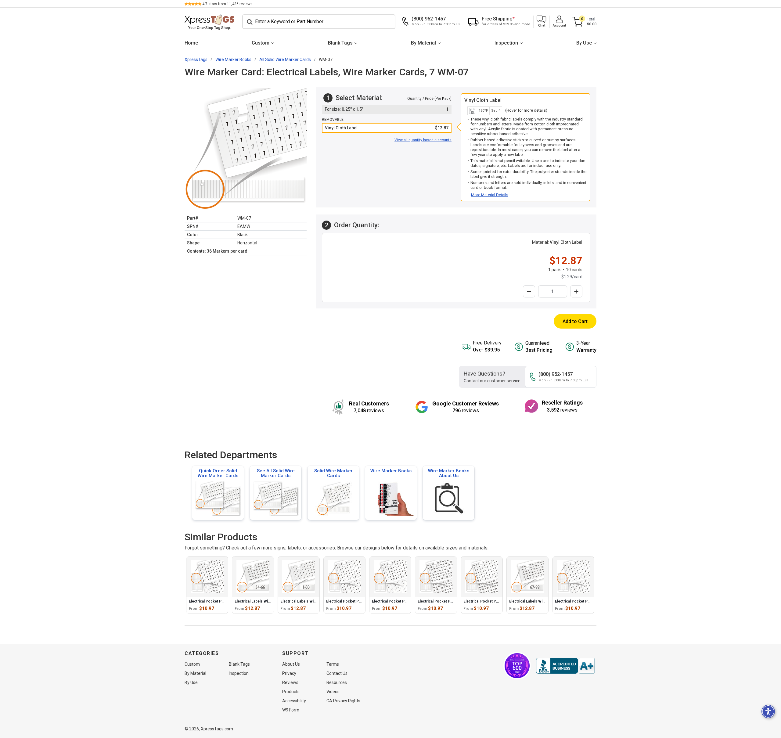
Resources (336, 682)
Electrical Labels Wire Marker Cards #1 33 (316, 601)
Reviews (290, 682)
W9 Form (290, 709)
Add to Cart (575, 321)
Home (191, 43)
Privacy (289, 673)
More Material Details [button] (489, 195)
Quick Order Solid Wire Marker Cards (218, 473)
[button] (541, 22)
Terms (332, 664)
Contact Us (336, 673)
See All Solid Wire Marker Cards (276, 473)
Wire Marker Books (391, 470)
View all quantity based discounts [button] (423, 140)
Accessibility (294, 700)
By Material (423, 43)
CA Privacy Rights (343, 700)
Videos (333, 691)
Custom (260, 43)
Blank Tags (340, 43)
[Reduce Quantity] (529, 291)
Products (291, 691)
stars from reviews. (228, 4)
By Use (584, 43)
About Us (291, 664)
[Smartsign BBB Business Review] (565, 666)
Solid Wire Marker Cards (333, 473)
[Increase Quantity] (576, 291)
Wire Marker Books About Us (448, 473)
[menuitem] (191, 43)
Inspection (506, 43)
